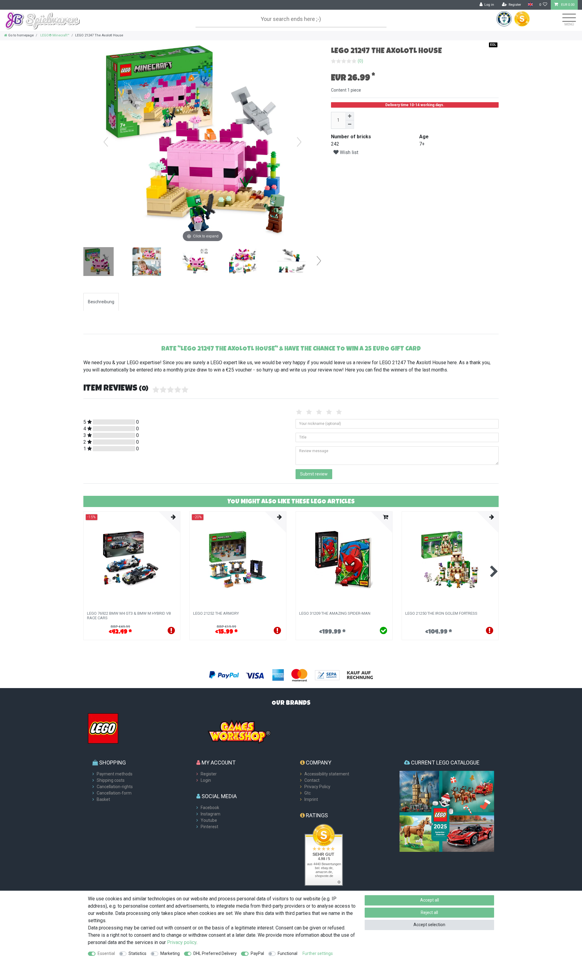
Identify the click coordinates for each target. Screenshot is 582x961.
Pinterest (209, 826)
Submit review (314, 474)
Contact (311, 780)
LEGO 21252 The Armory (216, 613)
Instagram (210, 813)
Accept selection (429, 924)
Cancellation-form (114, 793)
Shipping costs (111, 780)
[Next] (299, 141)
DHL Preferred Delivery (215, 953)
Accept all (429, 900)
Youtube (209, 820)
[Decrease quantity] (350, 124)
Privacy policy (181, 942)
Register (209, 773)
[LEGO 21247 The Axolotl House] (98, 262)
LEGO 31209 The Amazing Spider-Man (334, 613)
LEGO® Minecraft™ (54, 35)
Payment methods (114, 773)
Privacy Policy (317, 786)
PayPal (257, 953)
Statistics (137, 953)
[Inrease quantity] (350, 116)
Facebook (210, 807)
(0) (360, 61)
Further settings (318, 953)
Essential (106, 953)
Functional (287, 953)
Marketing (170, 953)
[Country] (530, 4)
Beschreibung (101, 301)
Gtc (307, 793)
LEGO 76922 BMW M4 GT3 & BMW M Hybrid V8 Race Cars (129, 615)
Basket (103, 799)
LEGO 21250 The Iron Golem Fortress (441, 613)
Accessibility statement (326, 773)
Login (206, 780)
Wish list (348, 152)
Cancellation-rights (115, 786)
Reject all (429, 912)
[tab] (101, 302)
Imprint (311, 799)
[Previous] (106, 141)
